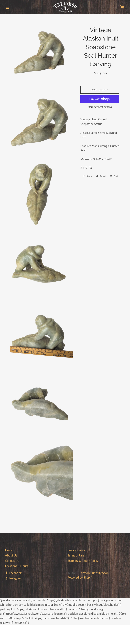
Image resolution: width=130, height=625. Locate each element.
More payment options (100, 106)
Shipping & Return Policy (83, 560)
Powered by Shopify (80, 577)
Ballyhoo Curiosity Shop (94, 573)
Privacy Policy (76, 550)
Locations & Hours (16, 566)
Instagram (15, 578)
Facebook (15, 573)
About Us (11, 555)
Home (9, 550)
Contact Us (12, 560)
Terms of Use (76, 555)
